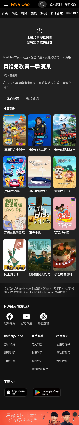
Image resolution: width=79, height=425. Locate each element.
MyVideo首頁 (11, 57)
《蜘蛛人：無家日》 (53, 288)
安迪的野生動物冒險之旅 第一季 (64, 149)
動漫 (43, 13)
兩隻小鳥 (35, 232)
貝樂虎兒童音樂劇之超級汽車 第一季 (14, 191)
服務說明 (9, 352)
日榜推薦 (9, 361)
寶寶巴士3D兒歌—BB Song (63, 191)
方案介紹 (9, 344)
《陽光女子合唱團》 (14, 288)
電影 (24, 13)
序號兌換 (70, 4)
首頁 (5, 13)
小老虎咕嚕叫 (63, 274)
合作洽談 (61, 361)
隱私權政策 (63, 352)
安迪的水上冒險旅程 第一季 (39, 149)
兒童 (25, 57)
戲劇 (34, 13)
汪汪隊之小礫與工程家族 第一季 (14, 149)
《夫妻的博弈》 (17, 292)
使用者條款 (63, 344)
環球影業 (56, 13)
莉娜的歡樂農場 (14, 232)
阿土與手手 (11, 274)
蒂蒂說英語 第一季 (63, 232)
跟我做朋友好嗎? (38, 191)
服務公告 (37, 361)
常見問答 (37, 344)
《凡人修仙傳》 (35, 292)
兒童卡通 (36, 57)
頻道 (14, 13)
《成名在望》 (33, 288)
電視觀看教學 (40, 369)
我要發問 (37, 352)
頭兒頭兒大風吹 (39, 274)
